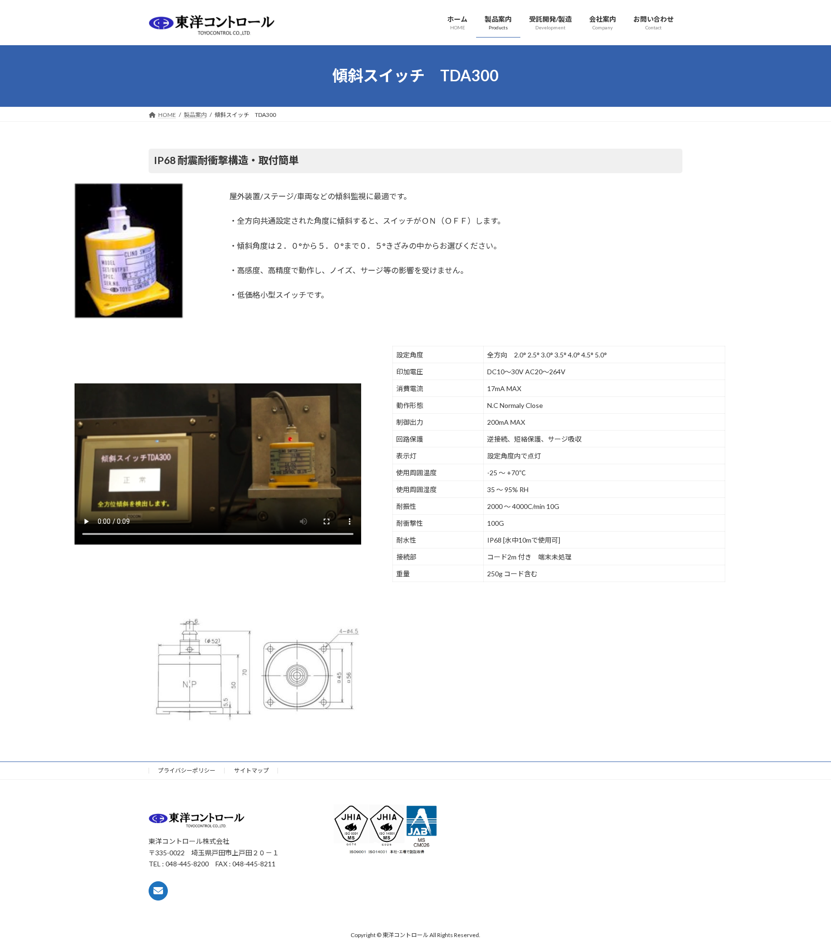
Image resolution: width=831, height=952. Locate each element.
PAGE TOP (803, 914)
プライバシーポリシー (186, 770)
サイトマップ (251, 770)
